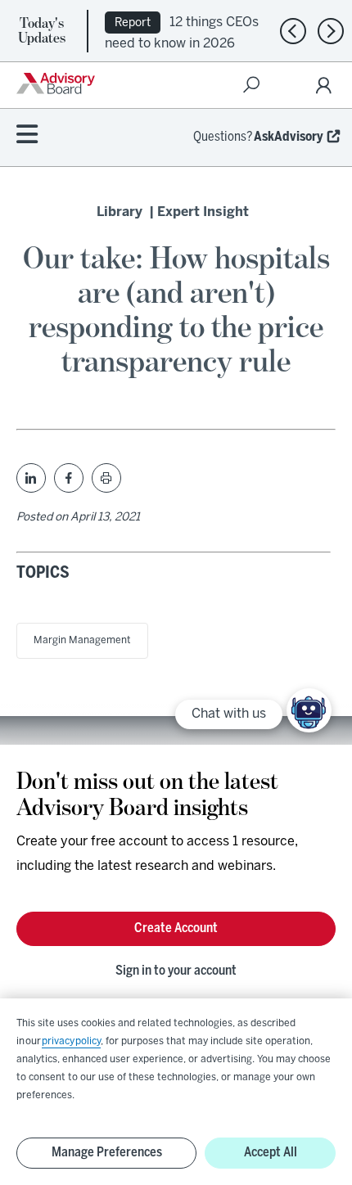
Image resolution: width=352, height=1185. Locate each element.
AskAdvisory (288, 137)
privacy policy (71, 1041)
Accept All (270, 1153)
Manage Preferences (107, 1153)
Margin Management (82, 640)
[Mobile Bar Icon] (27, 135)
